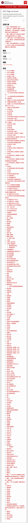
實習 (8, 273)
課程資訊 (9, 445)
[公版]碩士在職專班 (11, 83)
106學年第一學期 (11, 144)
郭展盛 (8, 491)
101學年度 (9, 109)
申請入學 (9, 343)
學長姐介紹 (9, 269)
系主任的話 (9, 400)
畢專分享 (9, 345)
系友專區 (9, 402)
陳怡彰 (8, 498)
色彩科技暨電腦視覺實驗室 (16, 286)
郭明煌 (8, 493)
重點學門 (9, 496)
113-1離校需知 (10, 175)
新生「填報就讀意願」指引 (13, 26)
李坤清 (8, 325)
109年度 (9, 166)
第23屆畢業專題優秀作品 (13, 391)
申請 (8, 342)
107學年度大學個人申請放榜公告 (15, 148)
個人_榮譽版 (10, 218)
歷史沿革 (9, 336)
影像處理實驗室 (11, 303)
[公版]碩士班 (10, 85)
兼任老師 (9, 221)
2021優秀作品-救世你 (12, 188)
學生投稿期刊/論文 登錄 (13, 264)
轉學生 (8, 469)
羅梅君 (8, 413)
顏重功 (8, 513)
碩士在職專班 (10, 384)
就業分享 (9, 290)
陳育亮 (8, 500)
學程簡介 (11, 446)
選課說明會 (12, 247)
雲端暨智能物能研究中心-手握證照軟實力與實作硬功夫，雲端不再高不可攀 (15, 507)
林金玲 (8, 329)
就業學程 (9, 292)
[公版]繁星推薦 (10, 89)
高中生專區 (9, 515)
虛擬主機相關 (10, 426)
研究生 (8, 369)
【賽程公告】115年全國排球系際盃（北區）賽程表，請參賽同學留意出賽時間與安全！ (15, 39)
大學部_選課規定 (11, 243)
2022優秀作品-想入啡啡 (13, 203)
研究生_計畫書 (10, 373)
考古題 (8, 415)
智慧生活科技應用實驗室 (13, 321)
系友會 (8, 404)
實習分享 (9, 277)
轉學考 (8, 472)
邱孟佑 (8, 489)
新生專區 (9, 312)
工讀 (8, 294)
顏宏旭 (8, 511)
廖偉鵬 (8, 297)
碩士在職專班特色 (11, 386)
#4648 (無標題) (10, 70)
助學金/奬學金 (10, 227)
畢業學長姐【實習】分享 (13, 349)
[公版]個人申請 (10, 76)
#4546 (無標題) (10, 74)
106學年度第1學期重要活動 (14, 142)
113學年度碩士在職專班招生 (14, 179)
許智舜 (8, 441)
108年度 (9, 153)
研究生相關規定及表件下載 (13, 376)
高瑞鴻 (8, 518)
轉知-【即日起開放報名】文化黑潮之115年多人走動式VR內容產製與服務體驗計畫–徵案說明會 (15, 45)
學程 (8, 268)
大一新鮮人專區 (11, 238)
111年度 (9, 172)
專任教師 (9, 288)
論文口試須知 (10, 450)
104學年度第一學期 (12, 118)
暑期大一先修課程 (11, 323)
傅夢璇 (8, 219)
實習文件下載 (10, 279)
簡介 (8, 395)
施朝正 (8, 319)
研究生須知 (9, 380)
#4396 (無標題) (10, 72)
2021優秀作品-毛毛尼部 (13, 194)
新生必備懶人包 (11, 314)
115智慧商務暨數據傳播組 (13, 186)
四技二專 (9, 232)
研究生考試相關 (11, 378)
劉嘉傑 (8, 223)
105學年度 (9, 126)
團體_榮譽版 (10, 234)
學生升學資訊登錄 (11, 258)
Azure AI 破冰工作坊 (12, 208)
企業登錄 (9, 212)
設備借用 (9, 439)
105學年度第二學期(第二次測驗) (15, 133)
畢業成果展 (9, 365)
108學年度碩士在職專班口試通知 (15, 151)
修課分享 (9, 216)
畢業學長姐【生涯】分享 (13, 351)
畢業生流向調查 (11, 367)
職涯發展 (9, 419)
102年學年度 (10, 111)
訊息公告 (9, 432)
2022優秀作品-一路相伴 (13, 201)
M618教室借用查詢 (11, 210)
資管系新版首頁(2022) (12, 456)
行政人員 (9, 428)
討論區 (8, 437)
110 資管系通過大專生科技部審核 (15, 168)
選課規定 (9, 487)
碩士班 (8, 388)
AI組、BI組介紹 (11, 207)
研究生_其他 (10, 371)
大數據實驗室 (10, 249)
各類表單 (9, 229)
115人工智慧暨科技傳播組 (13, 185)
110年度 (9, 170)
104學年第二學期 (11, 124)
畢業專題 (9, 354)
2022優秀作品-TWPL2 (12, 199)
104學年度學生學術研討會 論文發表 (16, 116)
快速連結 (9, 305)
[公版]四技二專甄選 (11, 78)
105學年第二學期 (11, 135)
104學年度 (9, 114)
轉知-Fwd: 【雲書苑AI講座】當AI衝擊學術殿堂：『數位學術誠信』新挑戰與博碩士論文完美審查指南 (15, 30)
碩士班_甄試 (10, 389)
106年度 (9, 146)
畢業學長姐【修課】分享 (13, 347)
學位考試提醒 (10, 253)
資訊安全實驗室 (11, 463)
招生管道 (9, 306)
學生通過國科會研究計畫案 (13, 266)
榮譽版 (8, 332)
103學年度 (9, 113)
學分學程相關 (10, 255)
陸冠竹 (8, 502)
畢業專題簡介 (10, 360)
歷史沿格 (9, 334)
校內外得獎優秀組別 (12, 330)
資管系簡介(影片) (11, 460)
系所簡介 (9, 406)
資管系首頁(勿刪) (11, 461)
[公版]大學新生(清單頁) (12, 80)
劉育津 (8, 225)
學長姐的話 (9, 271)
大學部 (8, 240)
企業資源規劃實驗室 (12, 214)
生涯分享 (9, 340)
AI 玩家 (4, 64)
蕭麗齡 (8, 424)
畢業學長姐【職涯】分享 (13, 353)
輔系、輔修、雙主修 (12, 467)
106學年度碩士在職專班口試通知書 (16, 140)
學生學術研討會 (11, 262)
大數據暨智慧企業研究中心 (13, 251)
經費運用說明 (10, 408)
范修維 (8, 423)
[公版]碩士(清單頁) (11, 81)
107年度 (9, 150)
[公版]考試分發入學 (11, 91)
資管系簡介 (9, 458)
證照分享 (9, 452)
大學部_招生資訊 (11, 242)
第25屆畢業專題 (11, 393)
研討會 (8, 382)
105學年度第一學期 (12, 131)
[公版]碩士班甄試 (11, 87)
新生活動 (9, 316)
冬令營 (7, 64)
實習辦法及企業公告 (12, 282)
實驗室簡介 (9, 284)
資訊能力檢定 (10, 465)
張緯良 (8, 301)
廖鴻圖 (8, 299)
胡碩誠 (8, 421)
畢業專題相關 (10, 356)
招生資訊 (9, 308)
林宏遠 (8, 327)
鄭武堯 (8, 495)
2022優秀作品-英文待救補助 (14, 205)
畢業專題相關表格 (11, 358)
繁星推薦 (9, 411)
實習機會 (9, 280)
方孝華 (8, 318)
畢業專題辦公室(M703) (12, 364)
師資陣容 (9, 295)
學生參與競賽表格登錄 (12, 260)
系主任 (8, 399)
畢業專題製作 (10, 362)
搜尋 (8, 310)
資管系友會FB (10, 454)
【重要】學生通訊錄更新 (13, 107)
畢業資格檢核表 (13, 245)
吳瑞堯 (8, 231)
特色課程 (9, 338)
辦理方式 (9, 485)
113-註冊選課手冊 (11, 177)
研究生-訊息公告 (11, 375)
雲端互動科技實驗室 (12, 504)
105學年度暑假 (10, 129)
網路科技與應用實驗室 (12, 410)
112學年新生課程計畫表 (13, 173)
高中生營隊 (10, 64)
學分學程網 (9, 257)
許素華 (8, 443)
